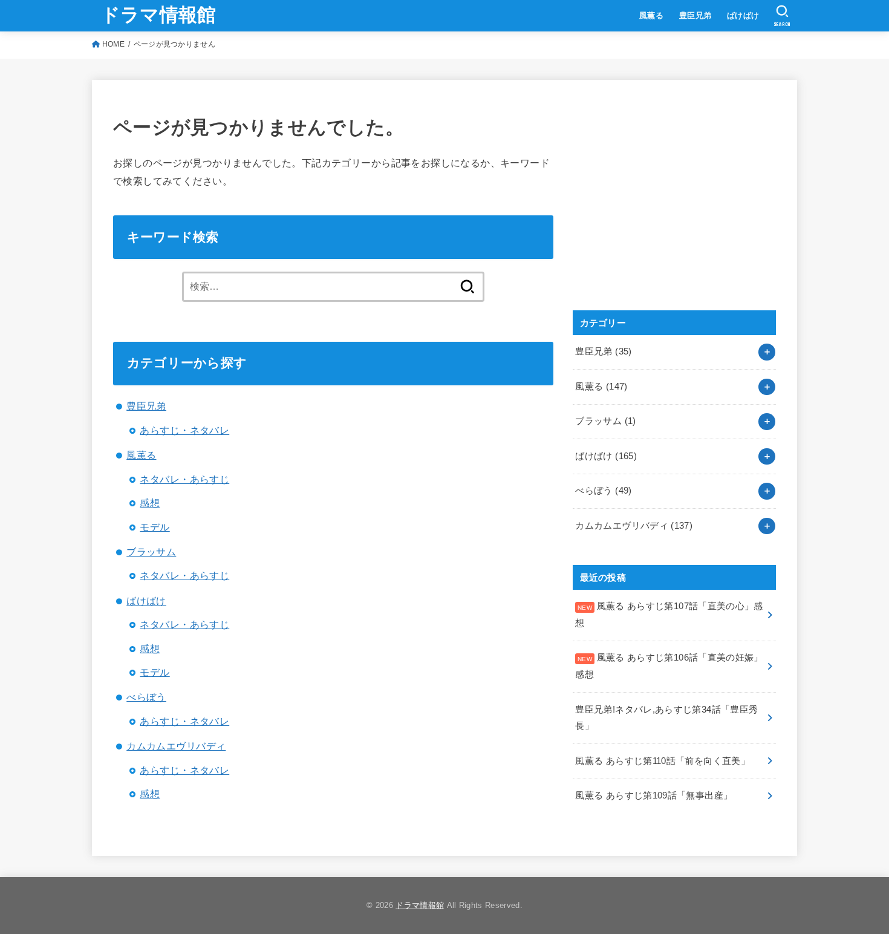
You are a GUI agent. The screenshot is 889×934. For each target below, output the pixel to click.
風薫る (651, 15)
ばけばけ (743, 15)
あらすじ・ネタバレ (184, 430)
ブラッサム (151, 551)
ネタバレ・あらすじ (184, 479)
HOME (113, 44)
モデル (154, 526)
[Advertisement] (663, 208)
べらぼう (146, 696)
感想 (150, 502)
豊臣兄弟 (695, 15)
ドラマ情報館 (159, 14)
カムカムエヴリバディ (176, 745)
